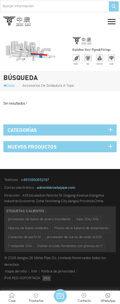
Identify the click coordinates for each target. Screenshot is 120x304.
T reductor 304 (20, 246)
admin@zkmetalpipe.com (56, 188)
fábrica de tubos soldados (28, 228)
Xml (34, 271)
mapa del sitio (16, 271)
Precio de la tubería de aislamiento (81, 228)
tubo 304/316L (87, 219)
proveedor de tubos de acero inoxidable (39, 219)
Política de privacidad (58, 271)
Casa (10, 86)
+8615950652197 (35, 180)
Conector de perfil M (24, 237)
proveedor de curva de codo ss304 (74, 237)
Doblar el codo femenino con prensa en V (70, 246)
